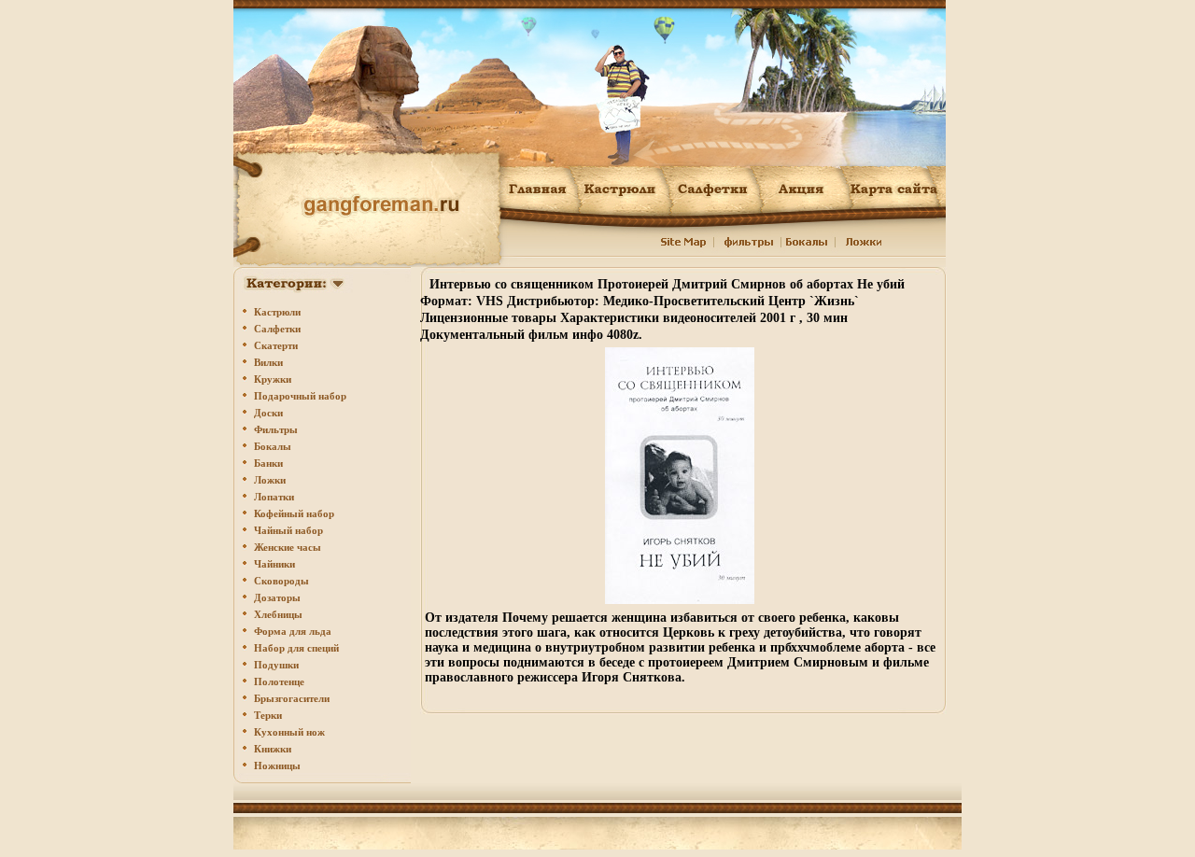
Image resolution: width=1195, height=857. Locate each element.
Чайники (274, 563)
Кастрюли (277, 311)
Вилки (268, 362)
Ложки (270, 479)
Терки (268, 715)
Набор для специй (296, 647)
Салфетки (277, 328)
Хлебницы (278, 614)
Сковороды (281, 580)
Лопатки (274, 496)
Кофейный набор (294, 513)
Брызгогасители (292, 698)
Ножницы (277, 765)
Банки (268, 463)
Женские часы (287, 547)
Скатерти (276, 345)
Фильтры (276, 429)
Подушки (276, 664)
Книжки (272, 748)
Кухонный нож (289, 732)
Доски (268, 412)
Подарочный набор (300, 395)
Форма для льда (292, 631)
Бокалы (272, 446)
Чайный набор (288, 530)
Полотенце (279, 681)
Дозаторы (277, 597)
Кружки (272, 379)
